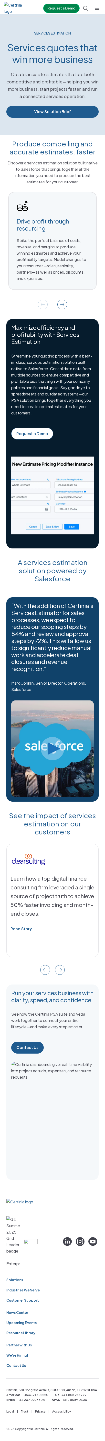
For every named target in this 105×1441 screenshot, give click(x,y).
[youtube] (93, 1241)
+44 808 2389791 (74, 1395)
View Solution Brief (52, 111)
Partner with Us (19, 1345)
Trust (24, 1411)
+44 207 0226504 (31, 1400)
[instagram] (80, 1241)
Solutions (14, 1280)
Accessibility (61, 1411)
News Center (17, 1312)
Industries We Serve (23, 1290)
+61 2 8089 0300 (74, 1400)
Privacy (40, 1411)
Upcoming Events (21, 1322)
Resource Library (20, 1333)
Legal (10, 1411)
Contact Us (27, 1047)
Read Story (21, 928)
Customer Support (22, 1300)
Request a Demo (61, 8)
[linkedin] (67, 1241)
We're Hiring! (17, 1355)
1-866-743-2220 (35, 1395)
